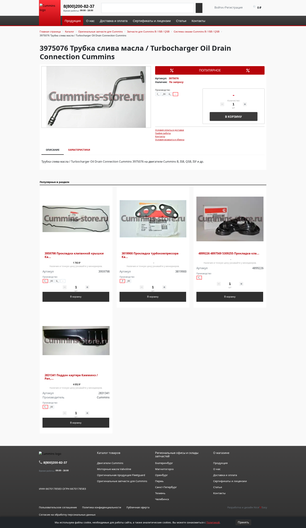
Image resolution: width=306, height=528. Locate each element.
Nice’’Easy (260, 507)
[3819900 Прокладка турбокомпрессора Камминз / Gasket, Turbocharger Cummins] (153, 219)
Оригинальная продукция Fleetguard (121, 475)
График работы (163, 133)
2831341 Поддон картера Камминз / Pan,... (71, 377)
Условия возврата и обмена (169, 139)
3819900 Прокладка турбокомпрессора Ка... (150, 255)
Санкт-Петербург (166, 487)
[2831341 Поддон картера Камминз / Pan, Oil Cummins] (76, 340)
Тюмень (160, 493)
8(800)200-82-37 (78, 6)
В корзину (233, 117)
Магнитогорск (164, 469)
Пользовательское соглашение (58, 507)
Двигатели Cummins (110, 463)
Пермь (159, 481)
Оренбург (161, 475)
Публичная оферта (137, 507)
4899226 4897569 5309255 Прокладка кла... (229, 253)
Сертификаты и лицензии (230, 481)
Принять (243, 522)
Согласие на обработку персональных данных (67, 514)
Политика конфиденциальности (101, 507)
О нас (216, 469)
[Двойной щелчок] (41, 480)
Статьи (217, 487)
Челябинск (162, 499)
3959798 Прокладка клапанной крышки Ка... (74, 255)
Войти (218, 7)
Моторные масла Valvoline (114, 469)
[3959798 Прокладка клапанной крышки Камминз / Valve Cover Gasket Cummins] (76, 219)
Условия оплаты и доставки (169, 130)
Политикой (213, 522)
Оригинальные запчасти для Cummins (122, 481)
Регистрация (234, 7)
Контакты (160, 136)
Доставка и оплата (225, 475)
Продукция (220, 463)
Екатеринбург (164, 463)
